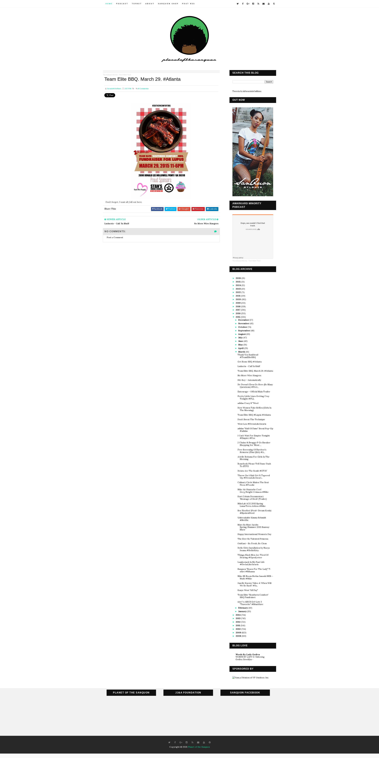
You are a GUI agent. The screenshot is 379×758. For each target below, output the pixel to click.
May (240, 344)
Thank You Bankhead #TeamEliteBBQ (248, 356)
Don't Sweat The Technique (251, 419)
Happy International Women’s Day (254, 534)
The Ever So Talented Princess (253, 538)
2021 (238, 295)
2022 (238, 292)
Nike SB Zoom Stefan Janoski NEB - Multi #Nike (255, 577)
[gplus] (248, 3)
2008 (239, 636)
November (244, 323)
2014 (238, 615)
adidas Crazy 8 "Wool (248, 403)
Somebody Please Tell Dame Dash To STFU (254, 465)
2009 (239, 632)
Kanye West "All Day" (248, 590)
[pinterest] (210, 742)
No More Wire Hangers (249, 375)
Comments (143, 88)
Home (109, 4)
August (242, 334)
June (241, 341)
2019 (238, 303)
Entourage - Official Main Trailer (254, 391)
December (244, 320)
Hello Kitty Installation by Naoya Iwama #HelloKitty (254, 549)
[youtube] (268, 3)
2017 (238, 310)
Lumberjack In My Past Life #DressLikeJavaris (251, 563)
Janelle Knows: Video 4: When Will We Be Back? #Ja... (254, 584)
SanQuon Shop (168, 4)
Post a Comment (115, 237)
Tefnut (137, 4)
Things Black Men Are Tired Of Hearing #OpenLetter (253, 556)
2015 (238, 317)
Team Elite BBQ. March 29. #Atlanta (255, 371)
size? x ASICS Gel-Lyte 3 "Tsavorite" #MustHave (250, 603)
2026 (238, 278)
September (244, 330)
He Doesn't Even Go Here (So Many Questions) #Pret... (255, 385)
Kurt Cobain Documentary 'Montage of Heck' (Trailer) (252, 497)
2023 (238, 288)
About (149, 4)
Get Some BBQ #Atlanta (250, 361)
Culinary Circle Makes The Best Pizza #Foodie (253, 483)
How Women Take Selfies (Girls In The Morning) (254, 409)
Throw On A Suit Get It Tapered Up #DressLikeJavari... (254, 476)
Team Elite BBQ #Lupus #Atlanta (254, 415)
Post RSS (188, 4)
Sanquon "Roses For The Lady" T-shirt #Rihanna (254, 570)
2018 (238, 306)
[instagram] (253, 3)
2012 (238, 622)
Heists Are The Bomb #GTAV (252, 470)
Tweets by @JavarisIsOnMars (246, 91)
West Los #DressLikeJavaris (252, 424)
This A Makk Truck (125, 75)
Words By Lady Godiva (248, 654)
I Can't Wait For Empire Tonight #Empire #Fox (254, 436)
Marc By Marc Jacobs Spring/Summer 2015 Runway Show (253, 527)
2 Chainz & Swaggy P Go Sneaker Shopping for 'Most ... (254, 443)
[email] (263, 3)
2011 (238, 625)
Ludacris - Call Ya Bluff (249, 366)
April (241, 348)
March (242, 351)
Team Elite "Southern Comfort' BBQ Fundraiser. (253, 596)
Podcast (122, 4)
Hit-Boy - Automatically (249, 380)
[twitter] (237, 3)
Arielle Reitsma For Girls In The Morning (253, 458)
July (240, 337)
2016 (238, 313)
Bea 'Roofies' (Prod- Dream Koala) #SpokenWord (254, 511)
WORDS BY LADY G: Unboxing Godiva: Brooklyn (250, 658)
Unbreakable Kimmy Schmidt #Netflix (252, 518)
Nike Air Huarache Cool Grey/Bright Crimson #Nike (253, 490)
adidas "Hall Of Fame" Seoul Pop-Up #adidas (255, 429)
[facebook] (243, 3)
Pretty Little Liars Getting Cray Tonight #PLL (253, 397)
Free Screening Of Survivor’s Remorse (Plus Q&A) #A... (252, 450)
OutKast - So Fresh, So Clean (252, 543)
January (242, 611)
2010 (238, 629)
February (243, 607)
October (243, 327)
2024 (238, 285)
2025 (238, 281)
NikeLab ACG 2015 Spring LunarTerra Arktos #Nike (252, 504)
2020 (239, 299)
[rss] (258, 3)
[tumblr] (274, 3)
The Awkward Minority (110, 75)
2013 (238, 618)
